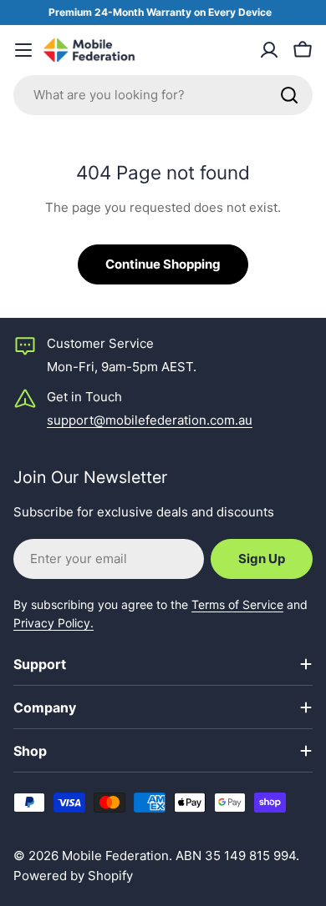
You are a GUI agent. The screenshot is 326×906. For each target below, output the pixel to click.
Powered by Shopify (73, 875)
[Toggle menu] (23, 50)
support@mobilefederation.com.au (149, 420)
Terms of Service (237, 604)
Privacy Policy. (53, 623)
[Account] (269, 50)
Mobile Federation (115, 855)
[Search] (289, 95)
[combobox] (163, 95)
